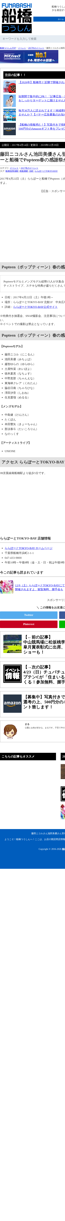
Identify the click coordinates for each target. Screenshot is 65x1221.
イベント (22, 48)
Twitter (28, 615)
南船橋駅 (24, 171)
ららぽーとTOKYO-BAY (46, 171)
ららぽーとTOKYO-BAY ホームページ (28, 548)
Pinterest (28, 624)
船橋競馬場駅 (12, 171)
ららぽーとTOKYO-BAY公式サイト (35, 307)
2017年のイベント (36, 48)
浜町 (31, 171)
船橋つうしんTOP (8, 48)
